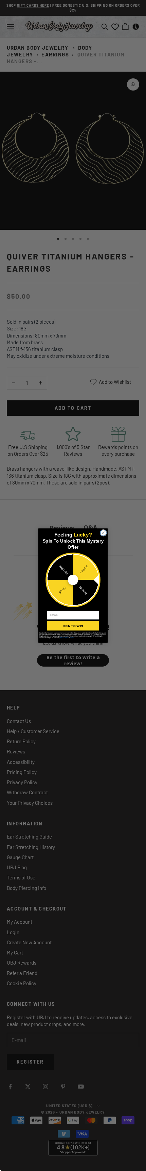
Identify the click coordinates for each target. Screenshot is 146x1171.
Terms (72, 638)
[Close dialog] (103, 533)
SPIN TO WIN (73, 625)
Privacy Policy (64, 638)
